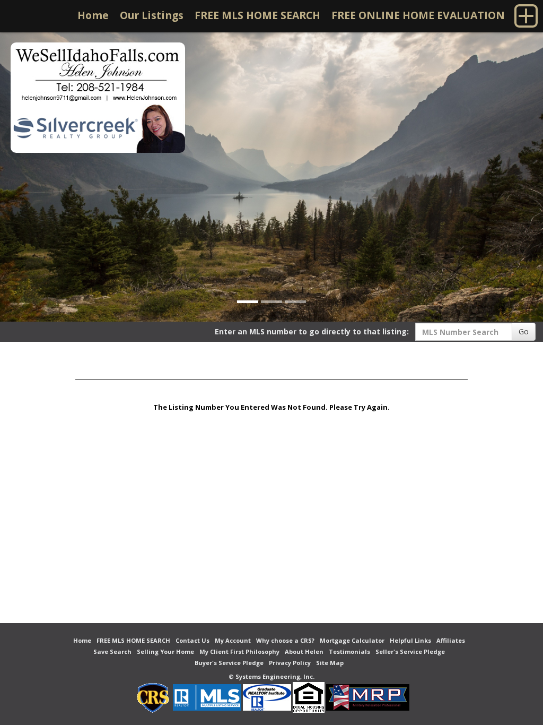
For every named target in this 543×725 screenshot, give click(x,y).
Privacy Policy (290, 663)
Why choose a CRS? (285, 640)
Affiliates (450, 640)
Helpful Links (410, 640)
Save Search (112, 651)
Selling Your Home (165, 651)
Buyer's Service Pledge (229, 663)
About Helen (304, 651)
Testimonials (349, 651)
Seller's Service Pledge (410, 651)
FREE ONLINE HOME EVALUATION (418, 15)
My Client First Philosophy (239, 651)
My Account (233, 640)
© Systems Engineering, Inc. (271, 676)
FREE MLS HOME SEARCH (257, 15)
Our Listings (151, 15)
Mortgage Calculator (352, 640)
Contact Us (192, 640)
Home (93, 15)
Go (524, 331)
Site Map (330, 663)
